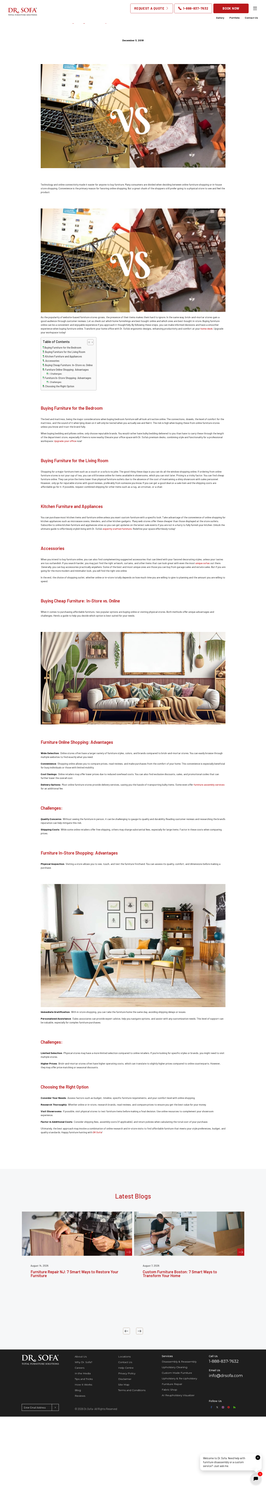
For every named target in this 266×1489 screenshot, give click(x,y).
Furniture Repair (172, 1384)
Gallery (220, 17)
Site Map (123, 1384)
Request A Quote (149, 8)
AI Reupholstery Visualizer (178, 1395)
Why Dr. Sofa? (83, 1362)
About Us (81, 1356)
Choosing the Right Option (59, 386)
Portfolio (234, 17)
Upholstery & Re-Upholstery (179, 1378)
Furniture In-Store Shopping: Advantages (68, 377)
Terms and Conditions (131, 1390)
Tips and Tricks (84, 1379)
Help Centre (126, 1367)
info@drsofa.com (226, 1375)
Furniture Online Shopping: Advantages (67, 369)
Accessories (52, 360)
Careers (79, 1367)
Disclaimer (124, 1379)
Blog (78, 1390)
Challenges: (56, 373)
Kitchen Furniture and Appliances (63, 356)
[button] (231, 1462)
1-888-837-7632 (195, 8)
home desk (206, 328)
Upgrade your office (65, 440)
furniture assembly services (209, 784)
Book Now (231, 8)
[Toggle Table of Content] (89, 342)
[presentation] (126, 1331)
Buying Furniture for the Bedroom (63, 347)
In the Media (83, 1373)
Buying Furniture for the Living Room (65, 351)
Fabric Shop (169, 1389)
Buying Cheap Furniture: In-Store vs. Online (69, 365)
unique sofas (202, 563)
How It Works (83, 1384)
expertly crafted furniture (117, 528)
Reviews (80, 1395)
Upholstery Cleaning (174, 1367)
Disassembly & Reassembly (179, 1361)
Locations (124, 1356)
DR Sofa (97, 1132)
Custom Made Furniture (177, 1372)
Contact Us (251, 17)
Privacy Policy (126, 1373)
